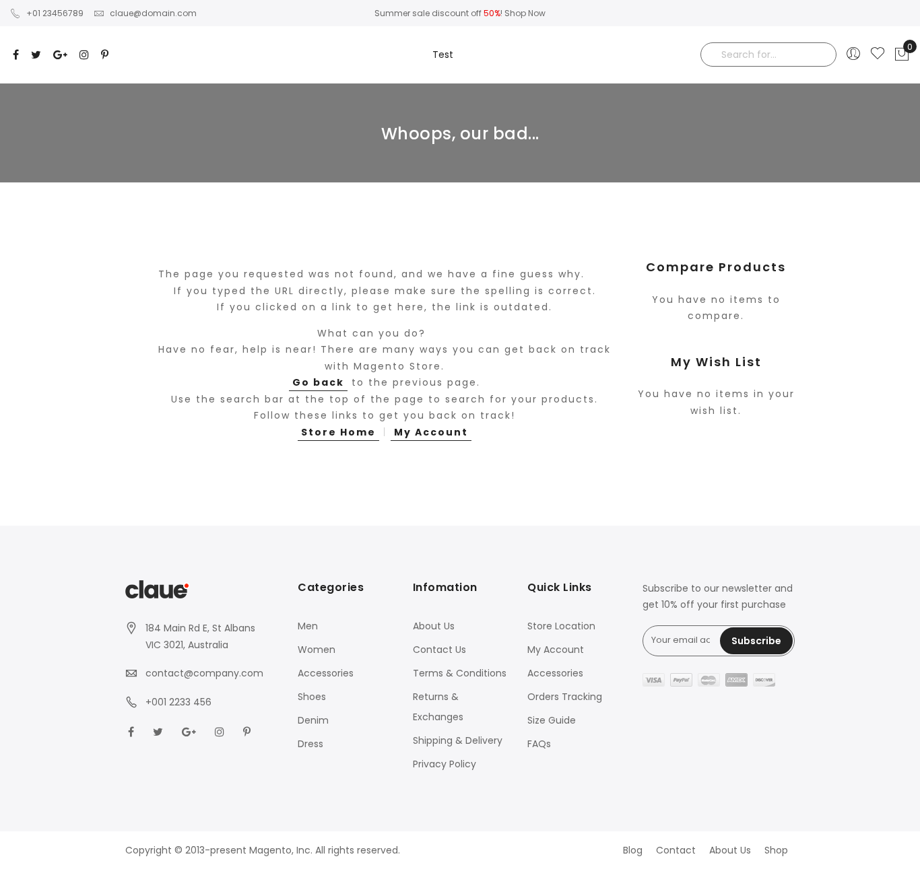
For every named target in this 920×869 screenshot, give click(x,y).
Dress (310, 744)
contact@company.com (204, 673)
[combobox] (768, 54)
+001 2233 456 (178, 702)
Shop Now (525, 13)
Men (308, 626)
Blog (633, 850)
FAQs (539, 744)
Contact (676, 850)
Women (316, 649)
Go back (318, 382)
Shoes (312, 696)
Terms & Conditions (459, 673)
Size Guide (551, 720)
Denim (313, 720)
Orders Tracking (564, 696)
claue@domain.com (153, 13)
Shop (776, 850)
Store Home (338, 432)
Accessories (326, 673)
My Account (431, 432)
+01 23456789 (55, 13)
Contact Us (439, 649)
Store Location (561, 626)
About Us (434, 626)
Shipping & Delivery (457, 740)
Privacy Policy (444, 764)
